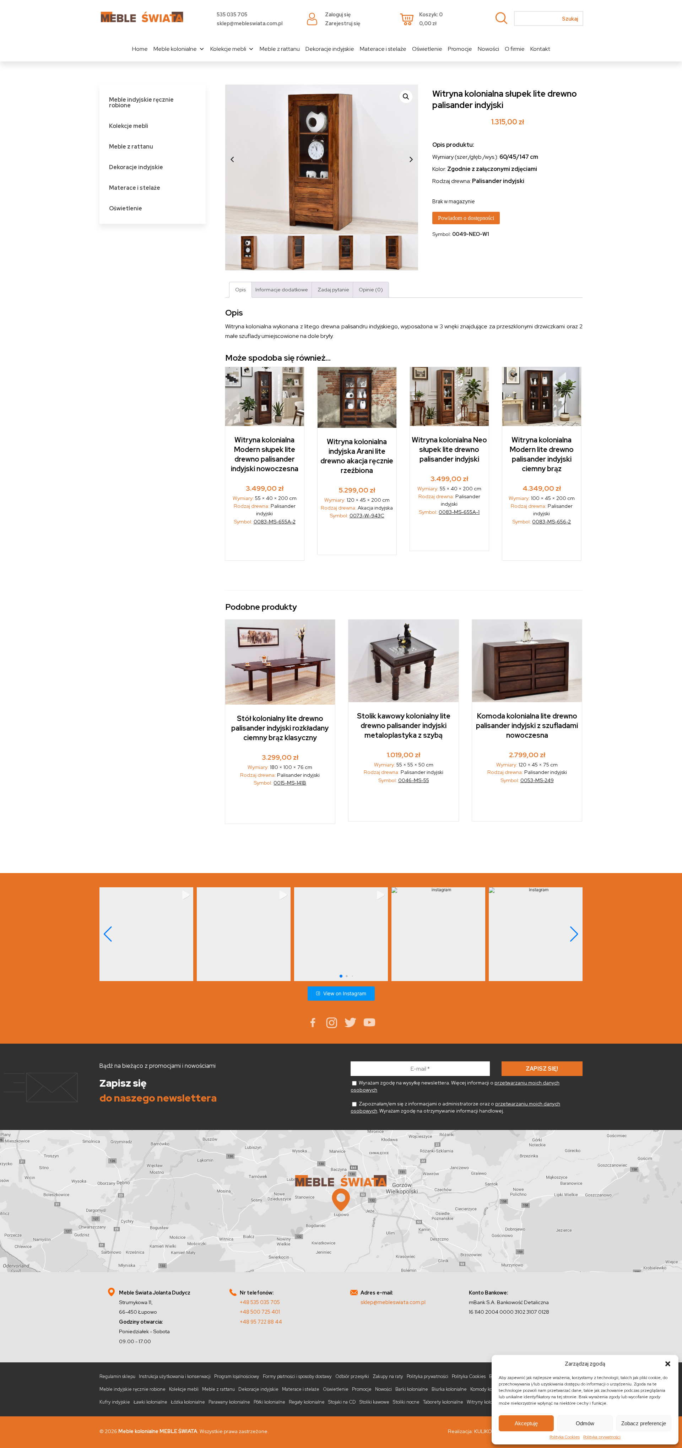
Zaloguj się (338, 14)
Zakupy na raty (388, 1376)
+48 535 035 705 (260, 1302)
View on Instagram (344, 993)
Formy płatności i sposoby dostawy (297, 1376)
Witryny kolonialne (486, 1402)
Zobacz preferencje (643, 1423)
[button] (667, 1363)
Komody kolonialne (489, 1389)
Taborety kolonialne (443, 1402)
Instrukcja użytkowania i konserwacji (175, 1376)
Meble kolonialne (175, 49)
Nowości (488, 49)
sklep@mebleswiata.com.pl (249, 23)
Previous (232, 159)
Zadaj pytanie (333, 289)
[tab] (240, 290)
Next (411, 159)
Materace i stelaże (383, 49)
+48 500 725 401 (260, 1311)
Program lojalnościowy (236, 1376)
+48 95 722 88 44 (261, 1321)
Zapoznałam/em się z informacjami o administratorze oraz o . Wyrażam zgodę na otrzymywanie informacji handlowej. (455, 1107)
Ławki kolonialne (150, 1402)
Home (140, 49)
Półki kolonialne (269, 1402)
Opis (240, 289)
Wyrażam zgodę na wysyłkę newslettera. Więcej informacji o (455, 1086)
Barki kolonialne (411, 1389)
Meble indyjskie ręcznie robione (141, 102)
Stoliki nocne (406, 1402)
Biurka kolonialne (449, 1389)
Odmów (585, 1423)
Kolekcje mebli (228, 49)
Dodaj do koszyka (264, 545)
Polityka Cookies (565, 1437)
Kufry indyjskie (114, 1402)
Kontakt (540, 49)
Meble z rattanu (280, 49)
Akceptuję (526, 1423)
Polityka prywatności (602, 1437)
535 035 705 (232, 14)
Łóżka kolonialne (188, 1402)
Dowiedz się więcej (357, 539)
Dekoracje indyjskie (329, 49)
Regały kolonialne (307, 1402)
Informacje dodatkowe (281, 289)
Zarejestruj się (342, 23)
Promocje (460, 49)
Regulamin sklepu (117, 1376)
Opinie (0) (371, 289)
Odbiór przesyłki (352, 1376)
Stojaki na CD (342, 1402)
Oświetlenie (427, 49)
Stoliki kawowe (374, 1402)
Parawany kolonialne (229, 1402)
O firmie (515, 49)
